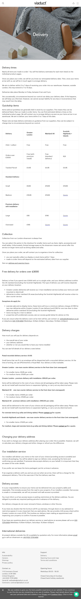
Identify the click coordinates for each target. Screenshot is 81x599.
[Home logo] (40, 3)
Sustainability (7, 555)
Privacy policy (7, 563)
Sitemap (5, 560)
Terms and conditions (48, 560)
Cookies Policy (56, 594)
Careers (5, 558)
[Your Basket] (74, 3)
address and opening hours (18, 263)
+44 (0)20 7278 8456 (30, 537)
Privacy (44, 594)
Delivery (43, 555)
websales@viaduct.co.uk (69, 319)
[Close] (3, 590)
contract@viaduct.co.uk (20, 582)
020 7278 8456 (17, 321)
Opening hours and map (49, 558)
